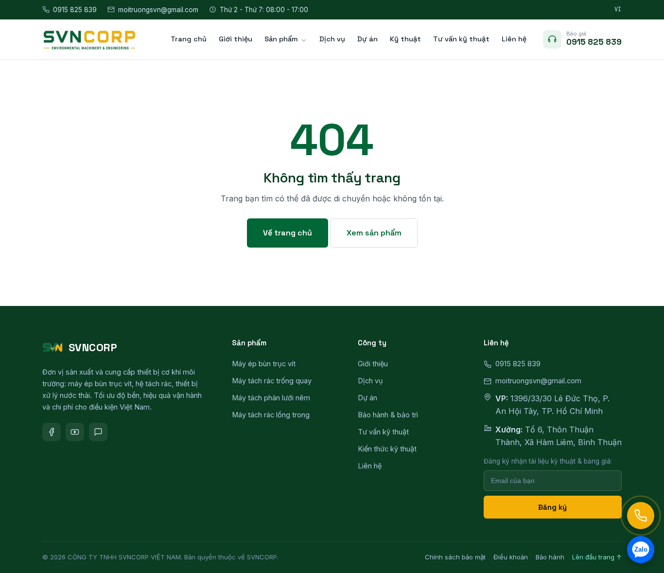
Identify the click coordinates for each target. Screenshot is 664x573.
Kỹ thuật (405, 39)
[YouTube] (75, 432)
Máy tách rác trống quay (272, 380)
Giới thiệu (235, 39)
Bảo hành (550, 557)
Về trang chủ (287, 233)
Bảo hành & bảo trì (388, 415)
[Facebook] (51, 432)
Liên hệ (514, 39)
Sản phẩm (281, 39)
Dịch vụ (332, 39)
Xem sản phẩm (374, 233)
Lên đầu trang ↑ (597, 557)
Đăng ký (552, 507)
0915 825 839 (75, 10)
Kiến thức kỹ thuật (387, 449)
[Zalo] (98, 432)
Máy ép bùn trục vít (264, 363)
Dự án (367, 39)
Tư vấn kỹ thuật (461, 39)
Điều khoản (510, 557)
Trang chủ (189, 39)
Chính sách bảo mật (455, 557)
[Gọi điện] (640, 515)
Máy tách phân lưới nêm (271, 398)
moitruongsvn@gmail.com (158, 10)
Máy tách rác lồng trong (271, 415)
